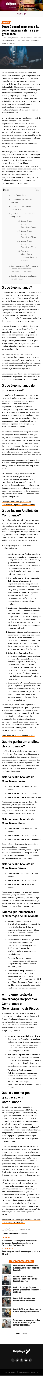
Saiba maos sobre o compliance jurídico (18, 735)
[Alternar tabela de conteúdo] (36, 190)
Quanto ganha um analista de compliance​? (23, 215)
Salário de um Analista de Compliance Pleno (28, 234)
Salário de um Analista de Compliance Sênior (28, 244)
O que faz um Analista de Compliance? (21, 208)
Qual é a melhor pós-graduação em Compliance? (24, 277)
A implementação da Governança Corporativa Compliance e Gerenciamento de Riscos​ (24, 269)
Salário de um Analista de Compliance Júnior (28, 224)
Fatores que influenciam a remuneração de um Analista (29, 255)
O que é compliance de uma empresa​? (22, 201)
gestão (25, 1233)
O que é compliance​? (19, 195)
